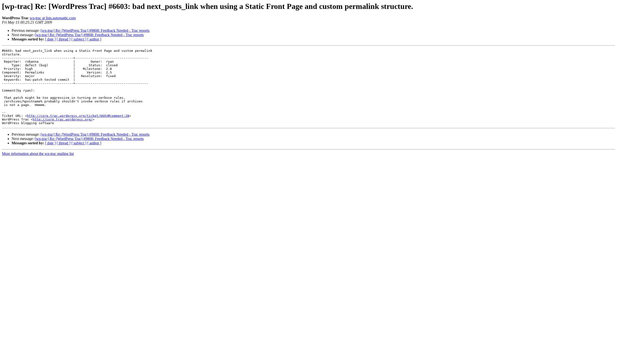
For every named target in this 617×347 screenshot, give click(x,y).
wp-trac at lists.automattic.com (53, 18)
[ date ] (50, 39)
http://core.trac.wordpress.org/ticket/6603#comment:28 (78, 116)
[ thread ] (63, 39)
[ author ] (94, 39)
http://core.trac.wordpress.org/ (63, 119)
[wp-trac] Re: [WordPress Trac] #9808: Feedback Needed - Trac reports (94, 30)
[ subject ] (78, 39)
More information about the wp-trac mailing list (38, 154)
